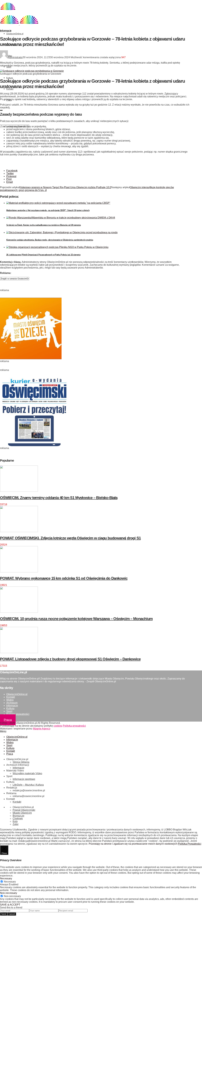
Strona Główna (21, 762)
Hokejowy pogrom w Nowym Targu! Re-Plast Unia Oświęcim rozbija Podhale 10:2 (65, 187)
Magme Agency (41, 728)
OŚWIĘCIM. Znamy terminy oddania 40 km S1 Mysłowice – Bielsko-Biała (58, 498)
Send (3, 914)
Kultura (9, 78)
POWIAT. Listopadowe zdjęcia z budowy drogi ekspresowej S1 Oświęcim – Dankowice (70, 659)
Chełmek (18, 818)
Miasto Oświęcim (22, 813)
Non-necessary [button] (8, 893)
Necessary (10, 881)
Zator (15, 824)
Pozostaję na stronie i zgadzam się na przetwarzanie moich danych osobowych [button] (133, 843)
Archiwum (12, 702)
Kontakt (10, 697)
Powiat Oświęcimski (24, 810)
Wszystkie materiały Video (27, 773)
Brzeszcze (18, 815)
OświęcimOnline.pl (14, 33)
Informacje (5, 30)
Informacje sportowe (24, 779)
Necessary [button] (6, 878)
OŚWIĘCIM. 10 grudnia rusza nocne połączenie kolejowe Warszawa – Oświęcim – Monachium (76, 619)
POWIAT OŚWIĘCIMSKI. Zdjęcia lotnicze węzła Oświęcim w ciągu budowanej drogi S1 (70, 538)
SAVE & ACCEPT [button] (10, 904)
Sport (9, 711)
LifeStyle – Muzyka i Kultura (28, 784)
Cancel (12, 914)
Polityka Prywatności (189, 843)
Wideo (10, 700)
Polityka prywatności (17, 714)
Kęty (15, 821)
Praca (8, 719)
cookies (57, 725)
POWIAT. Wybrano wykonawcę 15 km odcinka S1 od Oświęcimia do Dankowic (63, 578)
